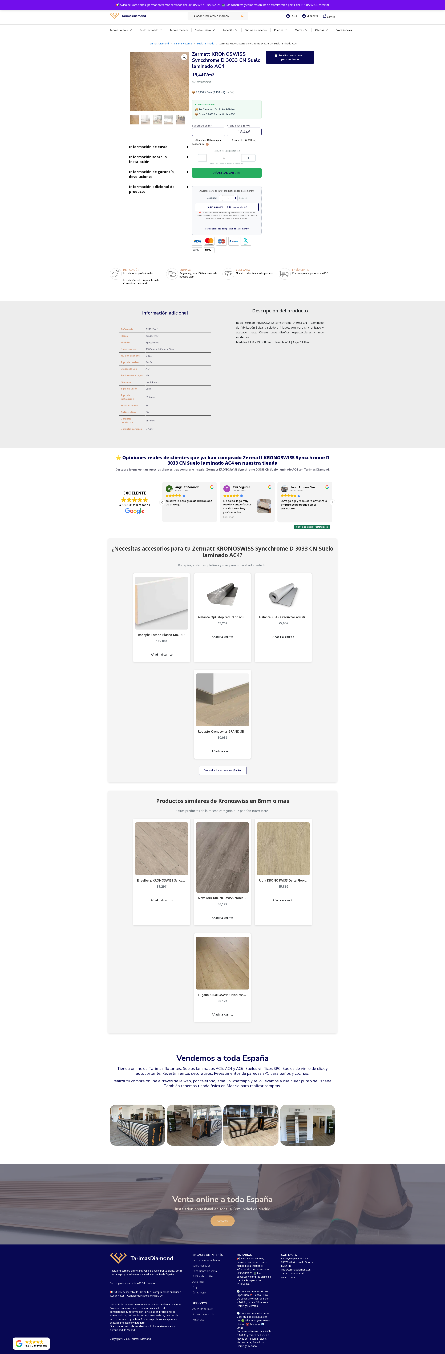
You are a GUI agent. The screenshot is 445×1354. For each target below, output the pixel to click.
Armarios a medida (203, 1314)
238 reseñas (141, 505)
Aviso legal (198, 1281)
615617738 (288, 1277)
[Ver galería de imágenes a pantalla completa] (184, 57)
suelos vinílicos (156, 1315)
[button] (332, 502)
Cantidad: (212, 198)
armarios (124, 1319)
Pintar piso (198, 1319)
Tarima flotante (119, 30)
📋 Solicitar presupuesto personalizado (289, 57)
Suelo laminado (149, 30)
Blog (194, 1287)
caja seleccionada (226, 151)
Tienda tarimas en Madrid (206, 1260)
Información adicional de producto (152, 189)
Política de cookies (202, 1276)
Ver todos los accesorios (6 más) (222, 770)
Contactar (222, 1221)
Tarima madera (179, 30)
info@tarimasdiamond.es (296, 1269)
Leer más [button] (171, 517)
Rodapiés (227, 30)
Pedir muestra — (227, 207)
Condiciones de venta (204, 1271)
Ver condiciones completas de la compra (227, 228)
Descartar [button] (322, 5)
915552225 (293, 1273)
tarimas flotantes (137, 1315)
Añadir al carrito (226, 172)
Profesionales (344, 30)
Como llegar (199, 1292)
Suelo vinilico (203, 30)
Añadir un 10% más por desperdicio (206, 142)
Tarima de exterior (256, 30)
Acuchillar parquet (202, 1308)
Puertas (278, 30)
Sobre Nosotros (201, 1265)
